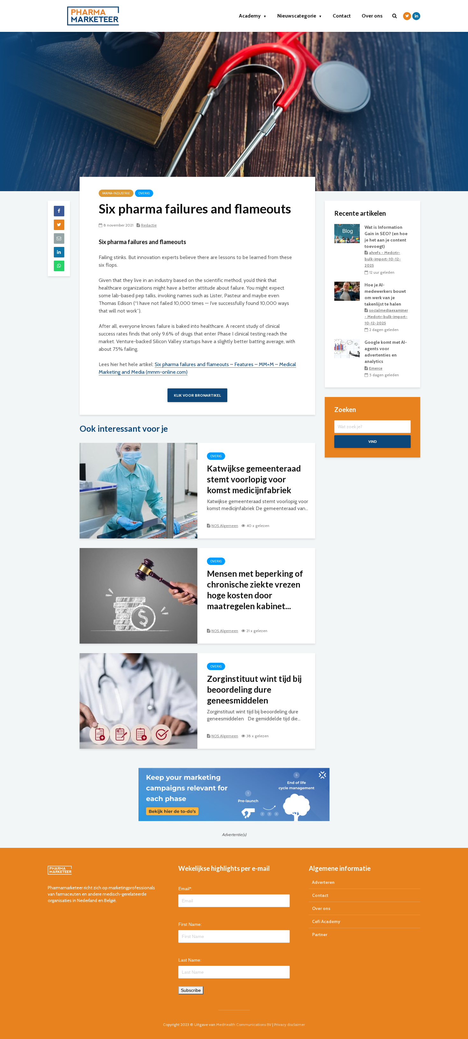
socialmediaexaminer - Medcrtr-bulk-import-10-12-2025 (386, 316)
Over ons (372, 16)
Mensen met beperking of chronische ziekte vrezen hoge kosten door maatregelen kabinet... (255, 589)
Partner (319, 934)
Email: (185, 888)
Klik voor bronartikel (197, 395)
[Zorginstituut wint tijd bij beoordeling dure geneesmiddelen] (138, 700)
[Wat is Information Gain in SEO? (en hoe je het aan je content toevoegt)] (347, 233)
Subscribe (191, 990)
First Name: (190, 924)
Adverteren (323, 882)
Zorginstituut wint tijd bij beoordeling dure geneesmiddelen (254, 689)
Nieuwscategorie (299, 16)
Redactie (149, 225)
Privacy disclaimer (289, 1024)
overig (144, 193)
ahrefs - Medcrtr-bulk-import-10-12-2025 (383, 259)
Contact (342, 16)
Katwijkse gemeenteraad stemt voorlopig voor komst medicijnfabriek (254, 479)
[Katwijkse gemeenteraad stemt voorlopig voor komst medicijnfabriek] (138, 490)
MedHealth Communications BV (243, 1024)
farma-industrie (116, 193)
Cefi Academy (326, 921)
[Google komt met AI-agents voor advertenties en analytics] (347, 348)
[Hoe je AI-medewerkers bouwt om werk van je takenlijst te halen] (347, 290)
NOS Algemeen (224, 525)
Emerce (375, 368)
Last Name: (190, 960)
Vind (372, 441)
